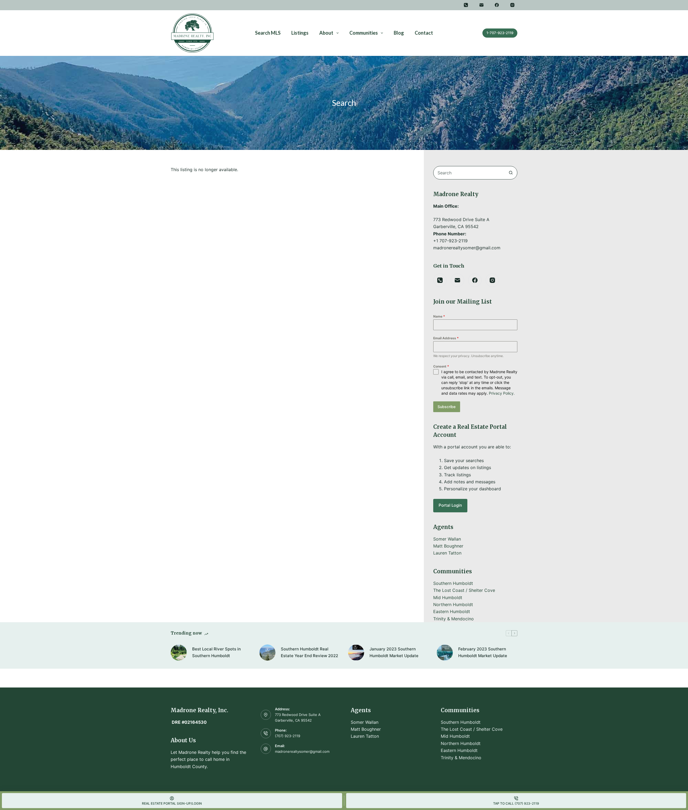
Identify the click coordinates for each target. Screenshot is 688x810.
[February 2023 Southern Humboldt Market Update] (445, 653)
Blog (399, 33)
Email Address (446, 338)
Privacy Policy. (502, 393)
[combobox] (468, 172)
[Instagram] (512, 5)
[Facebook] (497, 5)
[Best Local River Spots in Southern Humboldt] (179, 653)
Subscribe (447, 406)
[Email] (481, 5)
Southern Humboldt (453, 583)
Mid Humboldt (447, 597)
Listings (300, 33)
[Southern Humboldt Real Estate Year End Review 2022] (267, 653)
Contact (424, 33)
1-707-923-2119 (499, 33)
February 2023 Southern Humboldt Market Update (482, 652)
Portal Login (450, 505)
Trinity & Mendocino (453, 618)
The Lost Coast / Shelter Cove (464, 590)
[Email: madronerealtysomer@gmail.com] (266, 749)
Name (439, 316)
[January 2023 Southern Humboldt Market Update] (356, 653)
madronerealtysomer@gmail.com (302, 751)
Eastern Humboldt (451, 611)
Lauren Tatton (447, 553)
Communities (363, 33)
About (326, 33)
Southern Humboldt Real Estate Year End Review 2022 (309, 652)
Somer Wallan (447, 539)
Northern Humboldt (453, 604)
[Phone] (466, 5)
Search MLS (268, 33)
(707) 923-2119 (287, 736)
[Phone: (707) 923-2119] (266, 733)
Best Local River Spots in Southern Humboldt (216, 652)
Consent (441, 366)
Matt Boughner (448, 546)
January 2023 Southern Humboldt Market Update (394, 652)
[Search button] (510, 172)
